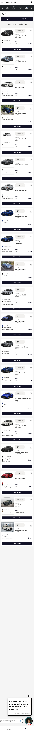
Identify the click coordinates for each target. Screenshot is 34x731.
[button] (2, 8)
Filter (26, 19)
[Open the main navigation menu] (2, 2)
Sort (10, 19)
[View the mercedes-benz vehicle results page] (13, 8)
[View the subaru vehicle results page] (27, 8)
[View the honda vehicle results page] (7, 8)
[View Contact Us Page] (28, 2)
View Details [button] (17, 49)
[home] (11, 2)
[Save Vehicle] (31, 31)
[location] (32, 2)
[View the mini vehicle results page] (20, 7)
